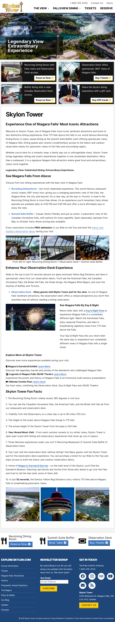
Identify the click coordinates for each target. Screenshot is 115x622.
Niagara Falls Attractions (12, 575)
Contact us (88, 605)
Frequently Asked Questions (14, 585)
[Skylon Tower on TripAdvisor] (101, 576)
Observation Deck (21, 292)
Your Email (45, 578)
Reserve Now (19, 544)
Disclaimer (69, 618)
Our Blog (5, 600)
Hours (109, 3)
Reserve (106, 8)
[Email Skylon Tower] (82, 585)
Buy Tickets (97, 542)
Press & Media (8, 595)
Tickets (90, 8)
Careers (4, 605)
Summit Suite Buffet (22, 213)
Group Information (9, 566)
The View (40, 8)
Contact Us (97, 3)
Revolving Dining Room (24, 188)
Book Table (56, 542)
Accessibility (109, 618)
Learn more (39, 381)
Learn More (44, 366)
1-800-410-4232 (79, 3)
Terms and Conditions (83, 618)
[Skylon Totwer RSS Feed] (92, 585)
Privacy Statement (57, 618)
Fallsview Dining (65, 8)
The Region (6, 590)
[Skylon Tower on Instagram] (92, 576)
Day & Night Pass (95, 310)
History (4, 580)
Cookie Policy (98, 618)
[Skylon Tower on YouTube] (110, 576)
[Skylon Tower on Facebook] (82, 576)
